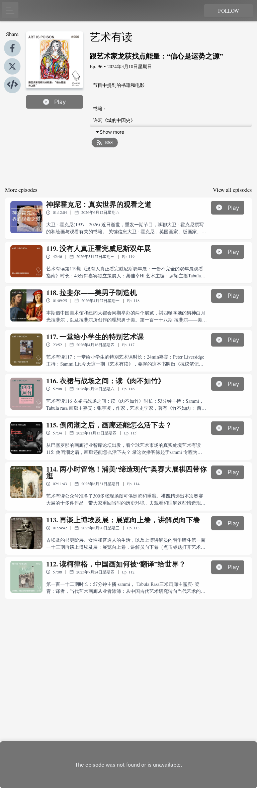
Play (60, 101)
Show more (112, 132)
